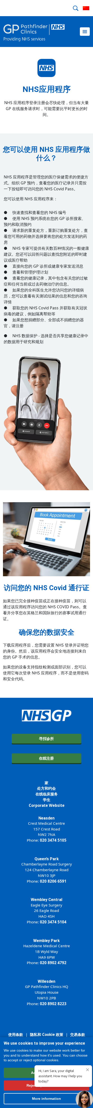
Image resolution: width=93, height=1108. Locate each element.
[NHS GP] (34, 31)
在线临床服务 (46, 793)
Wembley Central (46, 899)
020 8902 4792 (53, 962)
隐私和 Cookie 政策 (46, 1034)
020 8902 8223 (53, 1003)
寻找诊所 (46, 738)
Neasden (46, 818)
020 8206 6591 (53, 881)
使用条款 (15, 1034)
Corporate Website (46, 805)
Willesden (46, 981)
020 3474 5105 (53, 840)
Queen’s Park (46, 859)
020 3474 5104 (53, 921)
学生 (46, 799)
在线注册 (46, 758)
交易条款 (77, 1034)
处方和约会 (46, 788)
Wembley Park (46, 940)
